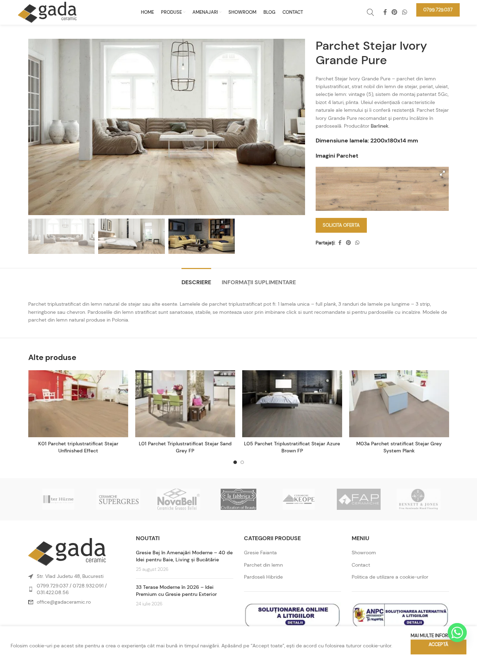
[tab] (196, 278)
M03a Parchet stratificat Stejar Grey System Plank (399, 447)
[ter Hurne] (58, 499)
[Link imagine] (67, 551)
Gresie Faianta (260, 552)
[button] (442, 173)
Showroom (364, 552)
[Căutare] (370, 12)
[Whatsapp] (457, 632)
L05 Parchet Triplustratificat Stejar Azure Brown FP (292, 447)
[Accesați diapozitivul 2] (242, 462)
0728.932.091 (88, 585)
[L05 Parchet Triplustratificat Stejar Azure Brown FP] (292, 403)
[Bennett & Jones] (419, 499)
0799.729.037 (52, 585)
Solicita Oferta (341, 225)
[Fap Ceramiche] (359, 499)
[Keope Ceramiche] (299, 499)
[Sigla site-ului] (47, 11)
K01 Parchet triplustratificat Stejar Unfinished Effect (78, 447)
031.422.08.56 (53, 592)
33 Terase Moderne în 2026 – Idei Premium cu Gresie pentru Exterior (176, 590)
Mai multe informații (435, 636)
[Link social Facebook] (385, 12)
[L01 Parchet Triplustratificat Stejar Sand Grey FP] (185, 403)
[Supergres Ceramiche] (118, 499)
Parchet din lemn (263, 565)
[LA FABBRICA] (238, 499)
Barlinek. (380, 126)
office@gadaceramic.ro (64, 602)
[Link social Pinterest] (394, 12)
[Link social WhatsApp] (404, 12)
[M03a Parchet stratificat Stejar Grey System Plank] (399, 403)
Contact (361, 565)
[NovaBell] (178, 499)
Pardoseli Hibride (263, 577)
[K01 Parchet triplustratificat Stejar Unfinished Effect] (78, 403)
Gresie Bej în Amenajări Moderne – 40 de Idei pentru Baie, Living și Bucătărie (184, 556)
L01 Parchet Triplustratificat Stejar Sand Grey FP (185, 447)
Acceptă (438, 644)
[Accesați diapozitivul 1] (235, 462)
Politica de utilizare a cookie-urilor (390, 577)
